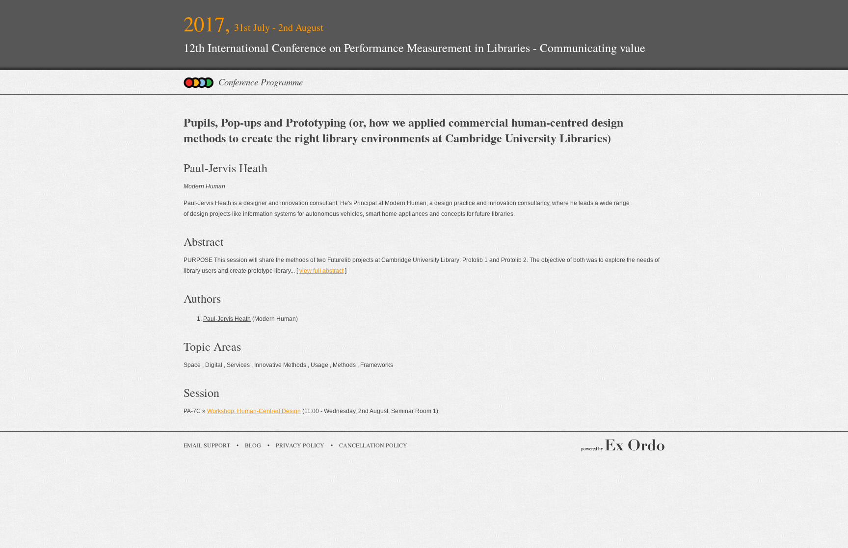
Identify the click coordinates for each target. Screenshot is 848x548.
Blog (253, 445)
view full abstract (321, 270)
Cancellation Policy (373, 445)
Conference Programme (260, 82)
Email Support (207, 445)
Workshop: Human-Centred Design (254, 411)
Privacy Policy (300, 445)
